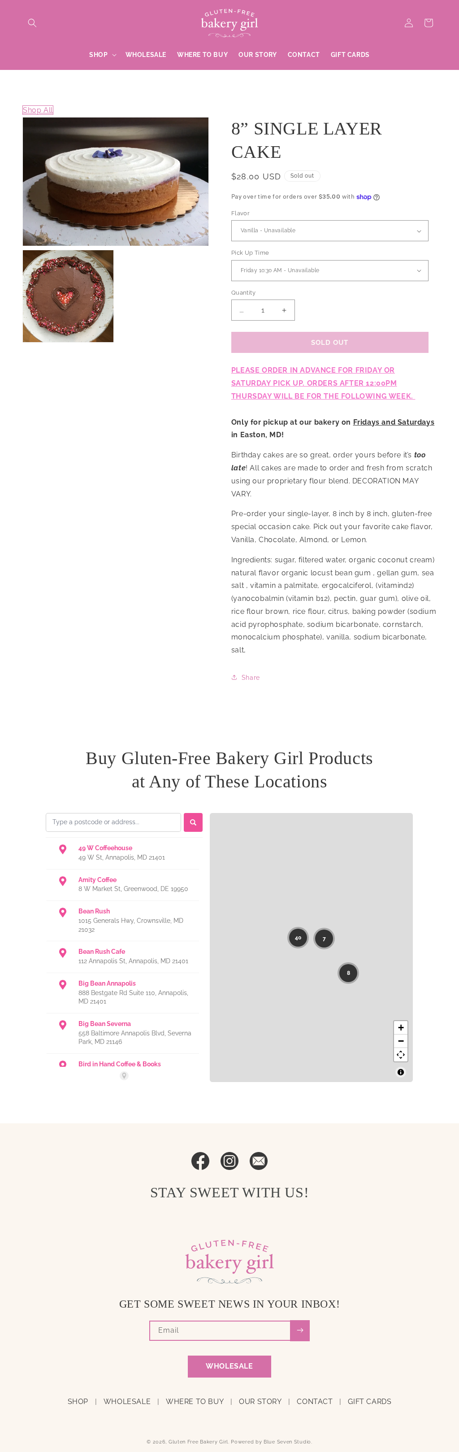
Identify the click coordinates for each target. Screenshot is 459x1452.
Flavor (240, 213)
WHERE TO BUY (195, 1401)
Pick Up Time (250, 252)
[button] (32, 23)
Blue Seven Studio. (288, 1442)
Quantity (243, 292)
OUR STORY (260, 1401)
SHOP (78, 1401)
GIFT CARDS (369, 1401)
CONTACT (315, 1401)
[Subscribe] (300, 1330)
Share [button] (251, 677)
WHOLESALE (229, 1366)
